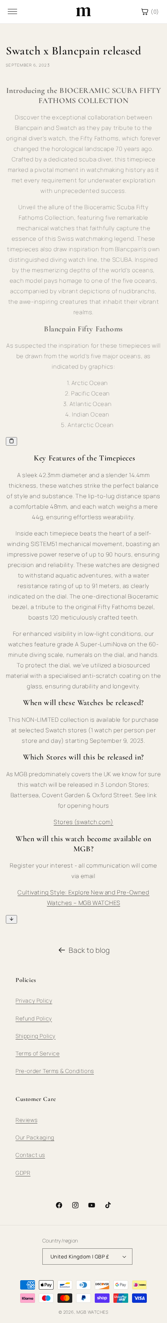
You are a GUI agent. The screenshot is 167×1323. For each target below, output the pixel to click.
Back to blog (89, 950)
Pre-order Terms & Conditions (55, 1070)
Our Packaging (35, 1137)
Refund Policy (34, 1018)
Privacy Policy (34, 1000)
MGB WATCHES (92, 1312)
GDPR (23, 1172)
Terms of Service (38, 1053)
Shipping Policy (36, 1036)
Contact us (30, 1154)
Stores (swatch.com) (83, 822)
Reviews (26, 1120)
